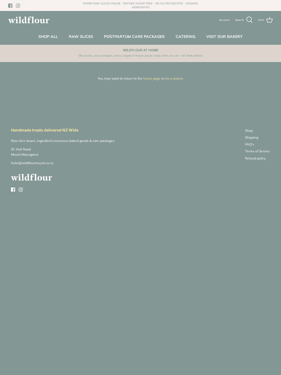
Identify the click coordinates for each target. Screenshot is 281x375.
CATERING (185, 36)
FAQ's (249, 144)
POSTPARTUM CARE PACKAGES (134, 36)
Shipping (251, 137)
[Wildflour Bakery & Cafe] (28, 19)
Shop (249, 130)
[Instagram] (18, 6)
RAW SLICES (81, 36)
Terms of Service (257, 151)
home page (152, 78)
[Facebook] (10, 6)
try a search (174, 78)
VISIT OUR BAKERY (224, 36)
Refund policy (255, 158)
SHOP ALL (48, 36)
